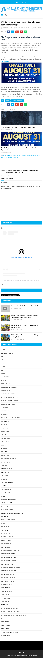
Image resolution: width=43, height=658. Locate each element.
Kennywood (4, 465)
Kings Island (4, 475)
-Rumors (3, 366)
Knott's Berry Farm (7, 482)
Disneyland (4, 424)
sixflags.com (6, 61)
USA (2, 618)
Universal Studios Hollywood (10, 611)
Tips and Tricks (5, 598)
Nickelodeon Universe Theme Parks (12, 513)
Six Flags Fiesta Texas (17, 100)
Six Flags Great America (8, 560)
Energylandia (5, 438)
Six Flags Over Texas (7, 581)
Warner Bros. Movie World (9, 632)
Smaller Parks (5, 588)
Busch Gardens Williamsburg (10, 397)
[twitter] (23, 2)
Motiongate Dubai (6, 503)
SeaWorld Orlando (7, 537)
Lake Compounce (6, 489)
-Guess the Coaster (7, 353)
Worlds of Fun (5, 635)
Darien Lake (4, 414)
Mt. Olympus (4, 506)
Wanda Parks (5, 629)
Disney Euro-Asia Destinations (10, 417)
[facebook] (20, 2)
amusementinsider (20, 280)
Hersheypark (5, 455)
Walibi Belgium (5, 622)
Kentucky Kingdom (6, 469)
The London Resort (7, 591)
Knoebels (4, 479)
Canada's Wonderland (8, 404)
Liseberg (3, 496)
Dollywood (4, 428)
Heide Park (4, 452)
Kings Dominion (5, 472)
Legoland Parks (6, 492)
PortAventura (5, 533)
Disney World (5, 421)
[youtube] (17, 2)
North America (5, 516)
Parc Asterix (5, 526)
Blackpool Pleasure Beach (9, 387)
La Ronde (4, 486)
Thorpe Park (5, 594)
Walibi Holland (5, 625)
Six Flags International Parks (10, 567)
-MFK (2, 356)
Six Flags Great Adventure (9, 557)
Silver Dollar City (6, 543)
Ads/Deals (4, 380)
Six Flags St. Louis (6, 584)
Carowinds (4, 407)
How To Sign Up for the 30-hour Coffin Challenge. (18, 127)
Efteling (3, 435)
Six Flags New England (8, 574)
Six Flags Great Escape (8, 564)
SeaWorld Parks (6, 540)
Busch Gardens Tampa (8, 394)
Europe (3, 445)
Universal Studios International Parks (13, 615)
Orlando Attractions (8, 520)
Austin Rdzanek (7, 280)
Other (3, 523)
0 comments (37, 28)
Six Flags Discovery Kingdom (10, 550)
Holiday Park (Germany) (8, 458)
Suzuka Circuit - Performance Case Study (24, 306)
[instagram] (25, 2)
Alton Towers (5, 383)
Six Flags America (6, 547)
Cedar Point (4, 411)
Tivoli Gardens (5, 601)
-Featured (4, 349)
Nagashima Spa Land (7, 509)
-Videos (3, 373)
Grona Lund (4, 448)
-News (7, 100)
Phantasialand (5, 530)
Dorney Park (5, 431)
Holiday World (5, 462)
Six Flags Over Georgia (8, 577)
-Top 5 (2, 370)
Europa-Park (5, 441)
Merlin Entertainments (8, 499)
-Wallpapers (5, 377)
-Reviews (3, 363)
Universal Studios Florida (9, 608)
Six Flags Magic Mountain (9, 571)
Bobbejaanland (6, 390)
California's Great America (9, 400)
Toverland (4, 605)
